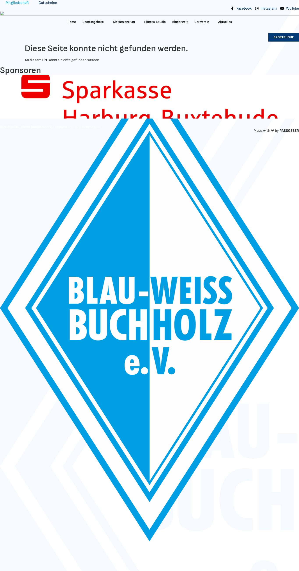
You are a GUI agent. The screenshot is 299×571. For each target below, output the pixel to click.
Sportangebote (93, 22)
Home (71, 22)
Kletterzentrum (124, 22)
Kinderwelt (180, 22)
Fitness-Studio (155, 22)
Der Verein (201, 22)
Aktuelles (225, 22)
